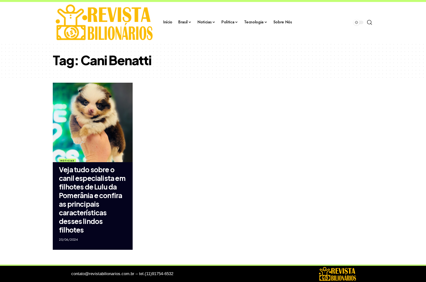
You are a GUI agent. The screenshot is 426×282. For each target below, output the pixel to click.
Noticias (67, 160)
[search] (369, 22)
